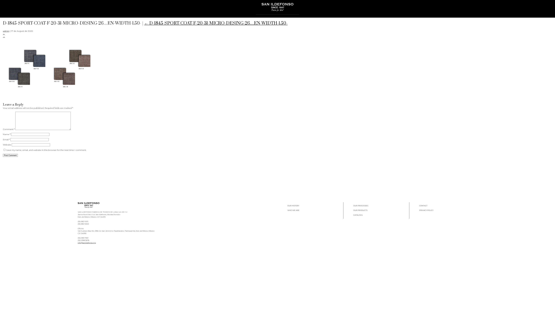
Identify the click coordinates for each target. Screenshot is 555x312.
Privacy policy (426, 210)
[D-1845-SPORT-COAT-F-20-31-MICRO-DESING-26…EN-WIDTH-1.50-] (49, 98)
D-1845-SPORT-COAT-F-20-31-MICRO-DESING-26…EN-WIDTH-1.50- (216, 23)
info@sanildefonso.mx (87, 243)
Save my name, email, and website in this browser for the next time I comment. (46, 150)
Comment (9, 129)
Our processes (360, 206)
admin (6, 31)
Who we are (293, 210)
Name (7, 134)
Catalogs (357, 215)
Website (7, 144)
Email (6, 139)
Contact (423, 206)
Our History (293, 206)
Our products (360, 210)
